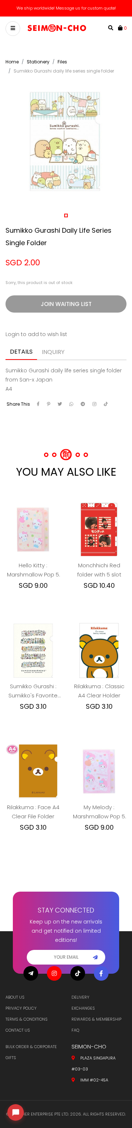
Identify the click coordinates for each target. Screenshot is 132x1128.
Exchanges (83, 1008)
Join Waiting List (66, 304)
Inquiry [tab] (53, 352)
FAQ (75, 1030)
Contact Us (18, 1030)
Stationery (38, 62)
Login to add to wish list (36, 334)
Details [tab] (21, 351)
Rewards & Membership (96, 1019)
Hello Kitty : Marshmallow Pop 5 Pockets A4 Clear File (33, 570)
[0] (121, 28)
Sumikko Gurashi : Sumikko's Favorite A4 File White (33, 691)
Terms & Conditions (27, 1019)
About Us (15, 997)
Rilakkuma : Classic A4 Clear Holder (99, 690)
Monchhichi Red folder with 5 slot (99, 569)
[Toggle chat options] (15, 1112)
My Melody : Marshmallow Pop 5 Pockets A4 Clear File (99, 812)
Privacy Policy (21, 1008)
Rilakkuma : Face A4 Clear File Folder (33, 811)
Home (12, 62)
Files (62, 62)
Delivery (80, 997)
